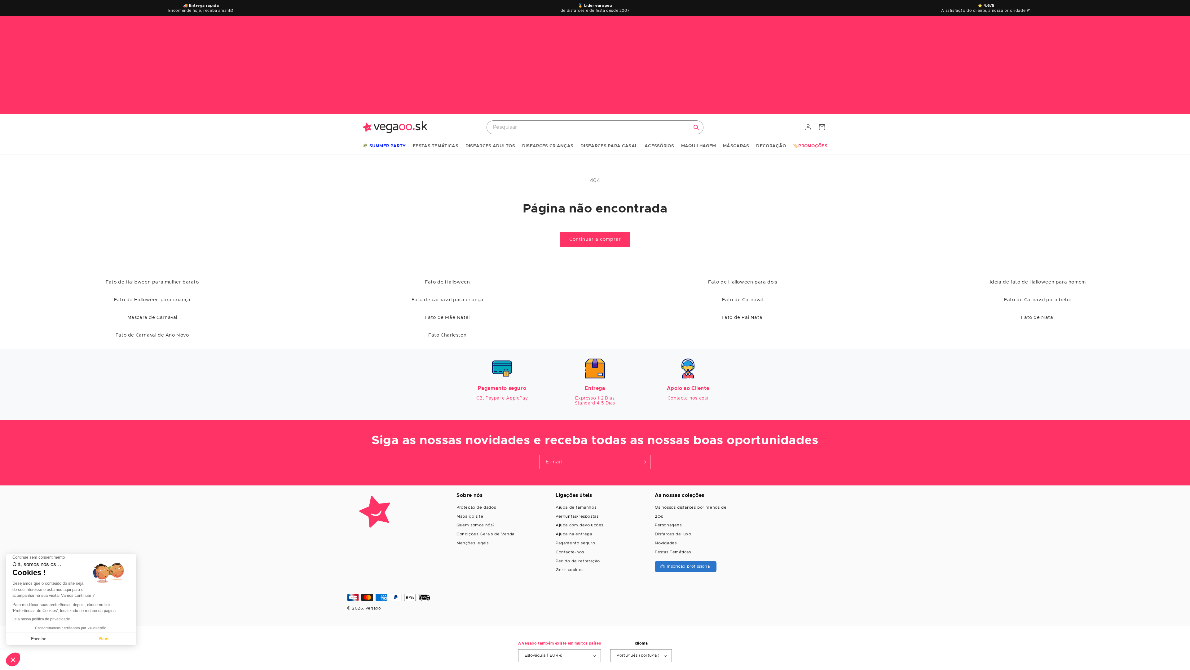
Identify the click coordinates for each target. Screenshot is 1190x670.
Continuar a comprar (595, 239)
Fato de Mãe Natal (447, 317)
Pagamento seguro (575, 543)
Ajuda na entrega (574, 534)
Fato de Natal (1037, 317)
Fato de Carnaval (742, 299)
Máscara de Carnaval (152, 317)
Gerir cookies (570, 570)
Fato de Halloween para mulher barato (152, 282)
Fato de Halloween (447, 282)
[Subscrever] (643, 462)
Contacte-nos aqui (688, 398)
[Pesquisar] (696, 127)
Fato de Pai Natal (743, 317)
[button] (384, 146)
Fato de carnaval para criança (447, 299)
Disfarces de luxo (673, 534)
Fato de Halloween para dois (742, 282)
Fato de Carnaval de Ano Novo (152, 335)
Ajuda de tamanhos (576, 508)
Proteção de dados (476, 508)
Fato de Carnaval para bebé (1038, 299)
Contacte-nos (570, 552)
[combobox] (595, 127)
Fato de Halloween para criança (152, 299)
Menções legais (472, 543)
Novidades (666, 543)
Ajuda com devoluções (579, 525)
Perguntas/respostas (577, 517)
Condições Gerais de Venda (485, 534)
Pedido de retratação (578, 561)
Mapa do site (469, 517)
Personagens (668, 525)
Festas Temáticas (673, 552)
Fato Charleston (447, 335)
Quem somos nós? (475, 525)
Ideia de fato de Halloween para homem (1038, 282)
